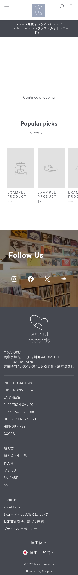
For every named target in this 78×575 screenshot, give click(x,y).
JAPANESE (12, 398)
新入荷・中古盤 (15, 456)
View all (39, 133)
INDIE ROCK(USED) (18, 390)
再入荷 (9, 463)
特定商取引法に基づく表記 (24, 522)
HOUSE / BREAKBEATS (21, 419)
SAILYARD (11, 478)
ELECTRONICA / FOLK (20, 405)
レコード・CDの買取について (26, 514)
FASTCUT (11, 470)
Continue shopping (39, 97)
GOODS (9, 434)
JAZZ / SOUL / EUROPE (21, 412)
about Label (12, 507)
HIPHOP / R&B (15, 426)
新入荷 (9, 449)
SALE (8, 485)
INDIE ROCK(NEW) (18, 383)
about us (10, 500)
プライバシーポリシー (20, 529)
